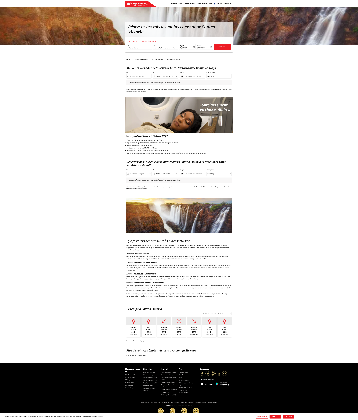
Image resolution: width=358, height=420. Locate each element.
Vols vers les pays (145, 402)
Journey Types (210, 72)
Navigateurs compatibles (168, 382)
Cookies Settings (262, 416)
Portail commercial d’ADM (150, 383)
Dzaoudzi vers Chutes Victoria (136, 355)
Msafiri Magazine (130, 388)
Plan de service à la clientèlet (169, 389)
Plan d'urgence (165, 392)
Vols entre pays (165, 402)
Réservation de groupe (149, 375)
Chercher (222, 47)
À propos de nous (189, 4)
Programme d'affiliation (150, 377)
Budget (182, 72)
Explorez (174, 4)
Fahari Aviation (129, 385)
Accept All (288, 416)
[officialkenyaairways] (213, 373)
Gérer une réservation (149, 372)
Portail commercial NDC (150, 380)
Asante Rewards (202, 4)
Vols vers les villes (155, 402)
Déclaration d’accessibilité (168, 395)
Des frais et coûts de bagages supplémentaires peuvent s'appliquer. (211, 89)
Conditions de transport (168, 375)
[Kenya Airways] (202, 373)
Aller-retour (131, 41)
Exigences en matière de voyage (186, 384)
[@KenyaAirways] (207, 373)
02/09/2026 (183, 48)
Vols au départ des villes (187, 402)
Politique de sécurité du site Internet (168, 378)
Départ (182, 46)
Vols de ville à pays (212, 402)
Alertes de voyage (184, 380)
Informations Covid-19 (185, 387)
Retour (199, 46)
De (128, 46)
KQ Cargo (128, 380)
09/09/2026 (201, 48)
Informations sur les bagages (149, 389)
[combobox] (139, 48)
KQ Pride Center (129, 382)
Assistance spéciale (148, 385)
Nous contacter (183, 372)
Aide (210, 4)
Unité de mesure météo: (209, 314)
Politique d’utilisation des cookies (168, 386)
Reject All (275, 416)
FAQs (180, 377)
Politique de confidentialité (168, 372)
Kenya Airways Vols (141, 59)
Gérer (180, 4)
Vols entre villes (175, 402)
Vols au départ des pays (200, 402)
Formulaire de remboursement (183, 391)
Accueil (128, 59)
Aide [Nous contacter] (185, 375)
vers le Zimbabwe (157, 59)
